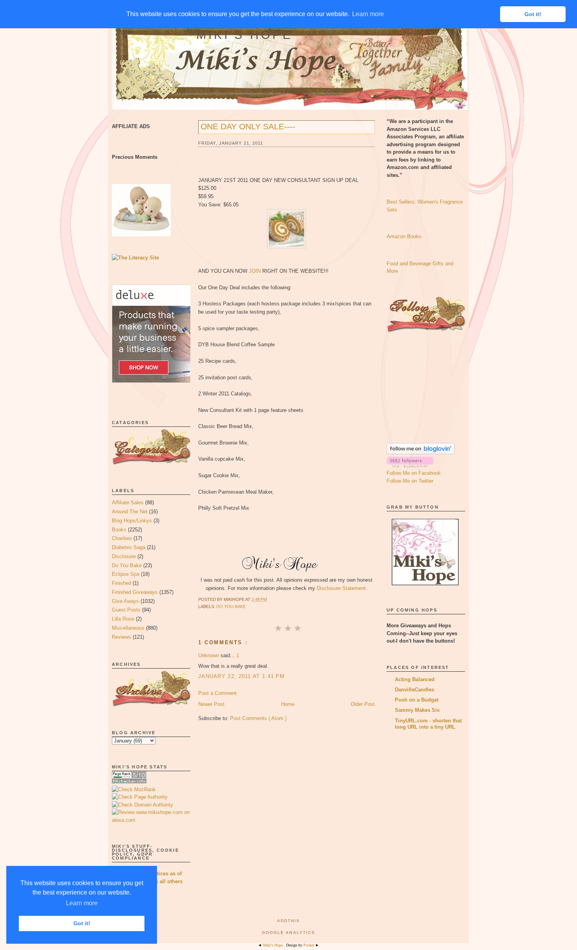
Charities (122, 538)
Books (119, 530)
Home (287, 704)
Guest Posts (126, 610)
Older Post (363, 704)
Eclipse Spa (125, 574)
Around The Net (130, 512)
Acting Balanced (415, 679)
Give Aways (125, 601)
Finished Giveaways (135, 592)
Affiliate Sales (128, 502)
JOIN (255, 271)
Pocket (309, 945)
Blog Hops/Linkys (132, 521)
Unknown (209, 655)
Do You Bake (127, 565)
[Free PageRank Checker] (129, 782)
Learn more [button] (82, 903)
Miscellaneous (128, 628)
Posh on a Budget (416, 700)
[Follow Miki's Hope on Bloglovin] (421, 453)
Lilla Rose (123, 619)
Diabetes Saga (128, 547)
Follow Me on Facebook (414, 473)
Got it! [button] (81, 923)
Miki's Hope (244, 34)
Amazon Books (404, 236)
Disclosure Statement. (342, 588)
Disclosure (124, 556)
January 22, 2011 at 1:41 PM (241, 676)
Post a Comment (217, 693)
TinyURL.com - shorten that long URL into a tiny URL (428, 724)
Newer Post (211, 704)
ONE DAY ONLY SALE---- (248, 126)
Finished (121, 583)
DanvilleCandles (414, 690)
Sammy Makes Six (417, 710)
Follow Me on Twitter (410, 481)
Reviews (121, 637)
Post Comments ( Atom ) (258, 718)
